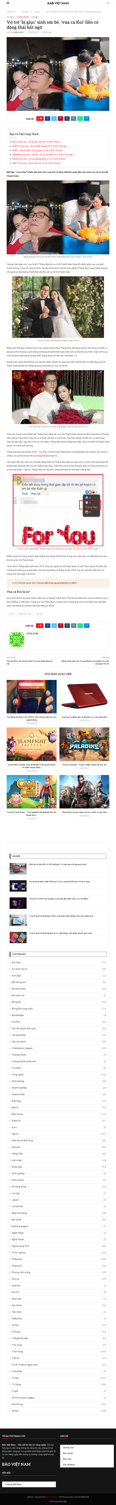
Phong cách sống (59, 1272)
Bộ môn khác (59, 988)
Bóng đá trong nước (59, 1008)
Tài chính (59, 1312)
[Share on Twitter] (54, 118)
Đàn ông (59, 1101)
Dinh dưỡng (59, 1081)
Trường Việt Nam (13, 1484)
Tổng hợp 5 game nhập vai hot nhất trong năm (84, 812)
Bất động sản (59, 982)
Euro (59, 1127)
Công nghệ (59, 1074)
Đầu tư (59, 1107)
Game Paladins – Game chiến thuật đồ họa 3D (84, 765)
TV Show (59, 1384)
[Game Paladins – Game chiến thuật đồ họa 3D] (84, 744)
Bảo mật (67, 1459)
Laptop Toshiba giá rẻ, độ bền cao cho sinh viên (84, 717)
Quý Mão (43, 452)
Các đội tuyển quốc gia (59, 1028)
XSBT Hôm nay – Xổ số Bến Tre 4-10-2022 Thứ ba (36, 163)
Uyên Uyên (18, 32)
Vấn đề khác (69, 1464)
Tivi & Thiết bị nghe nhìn (59, 1364)
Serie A (59, 1292)
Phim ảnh (59, 1265)
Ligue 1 (59, 1200)
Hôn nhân (59, 1160)
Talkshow (59, 1318)
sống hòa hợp (25, 614)
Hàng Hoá (59, 1153)
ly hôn (11, 614)
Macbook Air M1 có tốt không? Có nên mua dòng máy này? (58, 864)
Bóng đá (59, 1002)
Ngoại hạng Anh (59, 1246)
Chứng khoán (59, 1054)
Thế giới (25, 12)
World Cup (59, 1404)
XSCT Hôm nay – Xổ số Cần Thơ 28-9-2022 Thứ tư (36, 142)
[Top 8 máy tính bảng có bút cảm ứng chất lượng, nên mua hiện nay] (18, 920)
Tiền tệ (59, 1358)
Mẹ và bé (59, 1219)
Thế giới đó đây (59, 1338)
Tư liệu (37, 12)
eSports (59, 1120)
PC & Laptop (59, 1252)
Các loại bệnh (59, 1041)
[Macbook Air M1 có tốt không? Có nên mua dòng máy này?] (18, 868)
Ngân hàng (59, 1232)
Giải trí (59, 1134)
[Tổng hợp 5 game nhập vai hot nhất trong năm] (84, 791)
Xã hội (59, 1410)
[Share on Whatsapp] (80, 118)
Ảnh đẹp (59, 975)
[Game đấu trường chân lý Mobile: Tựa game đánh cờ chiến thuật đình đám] (32, 744)
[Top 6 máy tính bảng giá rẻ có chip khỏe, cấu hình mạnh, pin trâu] (18, 937)
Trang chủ (11, 12)
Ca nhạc (59, 1021)
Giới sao (59, 1147)
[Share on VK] (73, 118)
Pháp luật (59, 1259)
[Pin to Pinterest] (60, 118)
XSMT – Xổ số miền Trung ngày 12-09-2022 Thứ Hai (37, 150)
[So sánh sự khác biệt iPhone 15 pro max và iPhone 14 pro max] (18, 886)
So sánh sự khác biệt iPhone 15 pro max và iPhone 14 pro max (59, 881)
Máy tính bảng (59, 1213)
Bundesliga (59, 1015)
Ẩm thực (59, 962)
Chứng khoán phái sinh (59, 1061)
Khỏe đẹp (59, 1167)
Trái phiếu (59, 1371)
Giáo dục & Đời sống (59, 1140)
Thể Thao (59, 1345)
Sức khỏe (59, 1305)
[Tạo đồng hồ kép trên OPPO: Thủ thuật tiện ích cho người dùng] (32, 696)
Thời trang (59, 1351)
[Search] (108, 3)
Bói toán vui (59, 995)
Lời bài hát (59, 1206)
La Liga (59, 1193)
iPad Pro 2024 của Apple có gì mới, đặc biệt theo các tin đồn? (58, 899)
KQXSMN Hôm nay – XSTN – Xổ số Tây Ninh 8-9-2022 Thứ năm (42, 154)
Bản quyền (68, 1453)
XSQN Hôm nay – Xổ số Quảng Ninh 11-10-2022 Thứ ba (38, 159)
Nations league (59, 1226)
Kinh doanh (59, 1180)
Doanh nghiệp (59, 1087)
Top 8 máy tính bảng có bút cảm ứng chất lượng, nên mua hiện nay (61, 916)
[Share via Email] (86, 118)
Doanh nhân (59, 1094)
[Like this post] (41, 118)
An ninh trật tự (59, 969)
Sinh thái (59, 1298)
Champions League (59, 1048)
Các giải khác (59, 1035)
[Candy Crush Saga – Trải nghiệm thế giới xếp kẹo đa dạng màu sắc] (32, 791)
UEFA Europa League (59, 1397)
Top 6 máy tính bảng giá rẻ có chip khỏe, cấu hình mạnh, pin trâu (60, 933)
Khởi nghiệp (59, 1173)
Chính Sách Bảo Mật (58, 1501)
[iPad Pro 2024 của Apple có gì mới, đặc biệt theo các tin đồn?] (18, 903)
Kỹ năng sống (59, 1186)
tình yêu (39, 614)
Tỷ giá (59, 1391)
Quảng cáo (68, 1447)
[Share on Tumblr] (67, 118)
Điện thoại (59, 1114)
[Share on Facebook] (47, 118)
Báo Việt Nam (51, 1497)
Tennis (59, 1325)
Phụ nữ (59, 1279)
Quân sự (59, 1285)
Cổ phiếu (59, 1068)
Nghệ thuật (59, 1239)
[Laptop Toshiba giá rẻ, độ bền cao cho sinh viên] (84, 696)
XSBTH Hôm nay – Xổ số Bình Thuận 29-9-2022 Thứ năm (39, 146)
